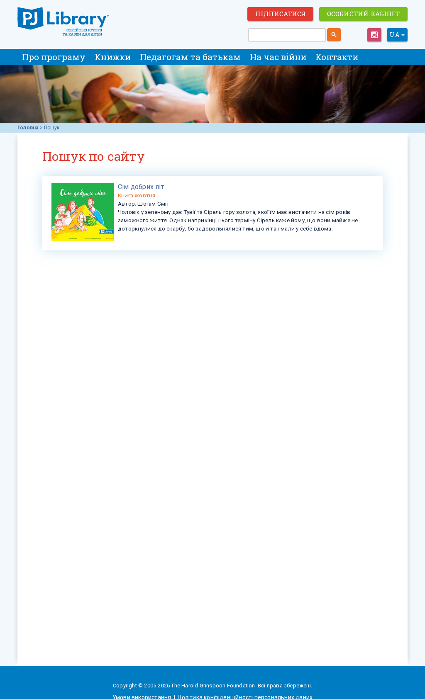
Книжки (113, 57)
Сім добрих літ (141, 187)
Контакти (336, 57)
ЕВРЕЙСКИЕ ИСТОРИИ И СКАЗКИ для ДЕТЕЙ (63, 21)
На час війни (278, 57)
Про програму (53, 57)
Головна (27, 128)
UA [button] (395, 35)
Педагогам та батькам (190, 57)
